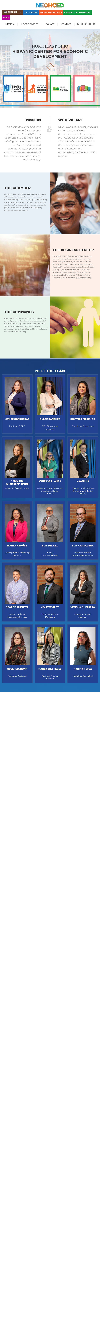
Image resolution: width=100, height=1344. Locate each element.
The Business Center (51, 12)
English (12, 12)
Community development (77, 12)
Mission (9, 24)
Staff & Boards (29, 24)
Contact (66, 24)
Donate (50, 24)
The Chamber (31, 12)
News (6, 17)
